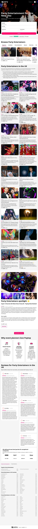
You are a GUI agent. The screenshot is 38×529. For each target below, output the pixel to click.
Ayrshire (21, 491)
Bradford (21, 497)
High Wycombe (3, 499)
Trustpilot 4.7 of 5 (22, 527)
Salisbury (21, 503)
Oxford (2, 497)
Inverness (21, 515)
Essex (2, 483)
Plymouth (21, 512)
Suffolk (2, 482)
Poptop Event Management (5, 463)
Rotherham (3, 509)
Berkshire (2, 478)
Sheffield (2, 505)
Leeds (21, 496)
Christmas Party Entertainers (24, 469)
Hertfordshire (3, 477)
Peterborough (3, 511)
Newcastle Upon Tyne (23, 511)
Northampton (3, 496)
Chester (21, 499)
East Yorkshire (22, 484)
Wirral (21, 505)
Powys (21, 483)
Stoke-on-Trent (3, 506)
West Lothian (22, 490)
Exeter (21, 509)
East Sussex (3, 493)
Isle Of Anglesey (22, 485)
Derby (2, 502)
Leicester (2, 508)
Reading (2, 500)
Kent (2, 490)
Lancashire (21, 481)
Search (31, 1)
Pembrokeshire (22, 489)
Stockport (2, 513)
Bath (20, 502)
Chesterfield (3, 503)
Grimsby (21, 507)
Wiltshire (21, 477)
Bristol (21, 478)
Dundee (21, 493)
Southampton (3, 512)
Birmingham (3, 507)
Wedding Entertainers (4, 469)
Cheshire (21, 476)
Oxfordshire (3, 476)
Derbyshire (3, 487)
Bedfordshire (3, 475)
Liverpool (21, 482)
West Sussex (3, 488)
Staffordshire (3, 485)
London (2, 481)
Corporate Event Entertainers (5, 470)
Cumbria (21, 488)
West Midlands (3, 489)
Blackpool (21, 508)
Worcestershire (3, 491)
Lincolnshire (22, 475)
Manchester (3, 515)
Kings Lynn (21, 500)
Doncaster (2, 514)
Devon (21, 487)
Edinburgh (21, 513)
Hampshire (3, 484)
